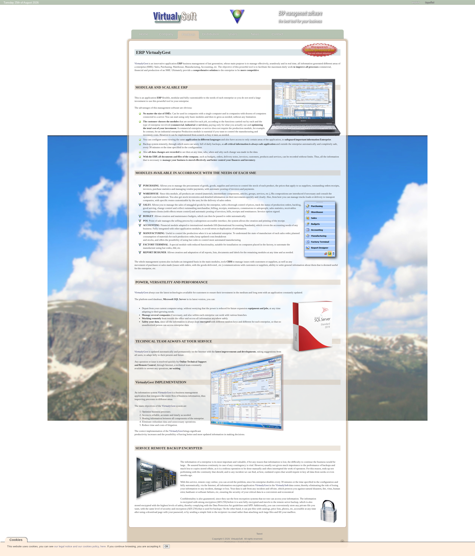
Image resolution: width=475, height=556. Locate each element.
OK (166, 546)
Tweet (259, 534)
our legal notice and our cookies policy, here (80, 546)
